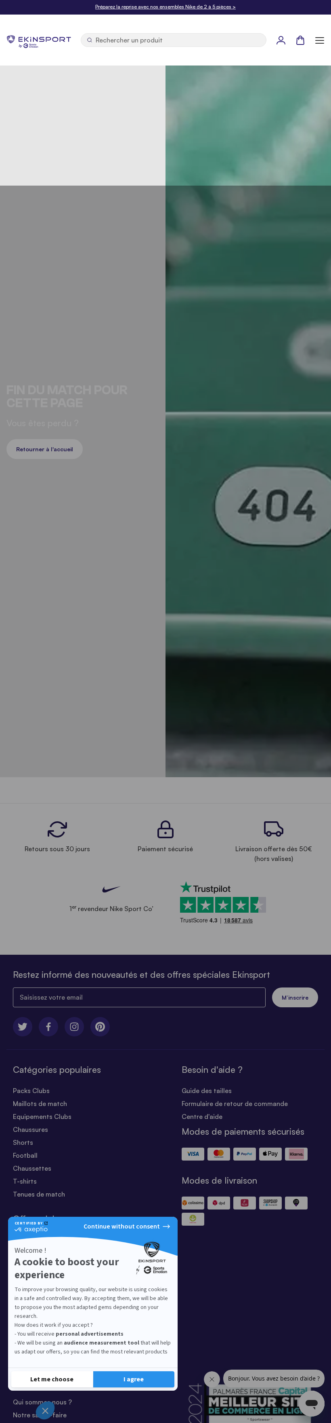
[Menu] (320, 40)
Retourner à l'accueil (44, 449)
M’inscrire (295, 997)
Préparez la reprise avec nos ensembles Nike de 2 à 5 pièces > (165, 7)
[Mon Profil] (281, 40)
